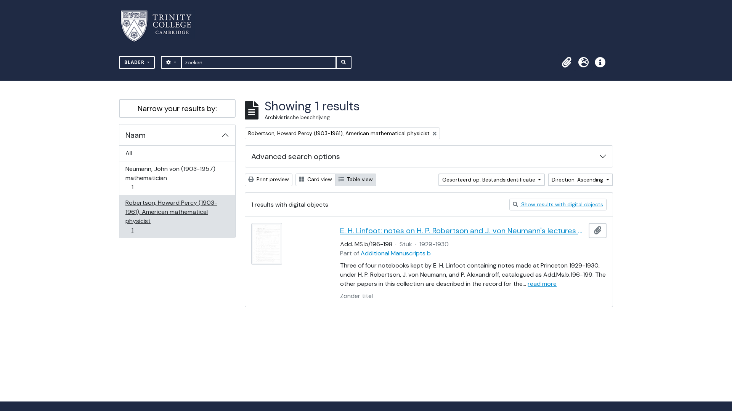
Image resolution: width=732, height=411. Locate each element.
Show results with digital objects (561, 204)
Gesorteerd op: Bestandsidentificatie (489, 179)
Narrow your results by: (177, 108)
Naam (135, 135)
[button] (566, 62)
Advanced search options (295, 156)
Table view (359, 179)
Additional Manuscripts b (396, 253)
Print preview (272, 179)
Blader (135, 62)
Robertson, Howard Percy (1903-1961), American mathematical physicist (171, 216)
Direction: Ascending (578, 179)
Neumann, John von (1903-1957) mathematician (170, 177)
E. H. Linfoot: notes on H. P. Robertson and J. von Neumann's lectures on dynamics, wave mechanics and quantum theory (463, 230)
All (128, 153)
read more (542, 284)
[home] (160, 26)
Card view (319, 179)
